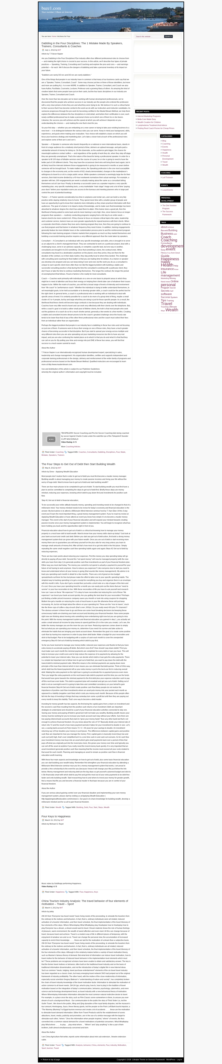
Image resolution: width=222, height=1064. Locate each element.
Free (169, 253)
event (170, 249)
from (173, 253)
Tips (163, 300)
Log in (179, 1060)
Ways (163, 311)
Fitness (164, 253)
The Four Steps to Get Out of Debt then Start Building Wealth (78, 464)
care (175, 234)
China (94, 1045)
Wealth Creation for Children (149, 122)
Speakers (53, 455)
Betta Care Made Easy (146, 119)
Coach (166, 237)
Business (167, 233)
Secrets (165, 290)
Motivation (122, 1045)
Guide (165, 256)
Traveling (165, 307)
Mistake (45, 455)
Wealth (58, 807)
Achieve (170, 227)
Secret (173, 288)
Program (165, 288)
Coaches (82, 452)
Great (177, 253)
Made (123, 452)
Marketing (165, 278)
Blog (164, 141)
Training (170, 300)
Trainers (61, 455)
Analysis (79, 1045)
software (166, 294)
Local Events (167, 190)
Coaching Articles (73, 447)
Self (171, 291)
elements (101, 1045)
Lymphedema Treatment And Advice (152, 125)
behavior (87, 1045)
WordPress (170, 1060)
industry (113, 1045)
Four (118, 452)
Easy (163, 250)
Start (95, 807)
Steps (100, 807)
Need (163, 282)
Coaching (60, 452)
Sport (44, 1048)
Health (165, 153)
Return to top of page (51, 1060)
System (174, 297)
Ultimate (173, 307)
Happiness (60, 892)
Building (79, 807)
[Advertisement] (150, 57)
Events (165, 147)
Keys (96, 892)
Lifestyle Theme (138, 1060)
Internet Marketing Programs (149, 116)
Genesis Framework (156, 1060)
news (168, 282)
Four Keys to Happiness (56, 816)
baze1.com (51, 8)
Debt (86, 807)
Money (172, 278)
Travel (58, 1045)
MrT (59, 50)
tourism (50, 1048)
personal (168, 284)
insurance (167, 269)
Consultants (92, 452)
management (170, 275)
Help (176, 265)
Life (163, 272)
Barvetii (164, 230)
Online (175, 281)
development (172, 246)
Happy (165, 262)
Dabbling (101, 452)
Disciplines (110, 452)
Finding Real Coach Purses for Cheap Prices (155, 128)
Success (165, 297)
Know (176, 269)
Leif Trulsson (167, 177)
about (164, 227)
